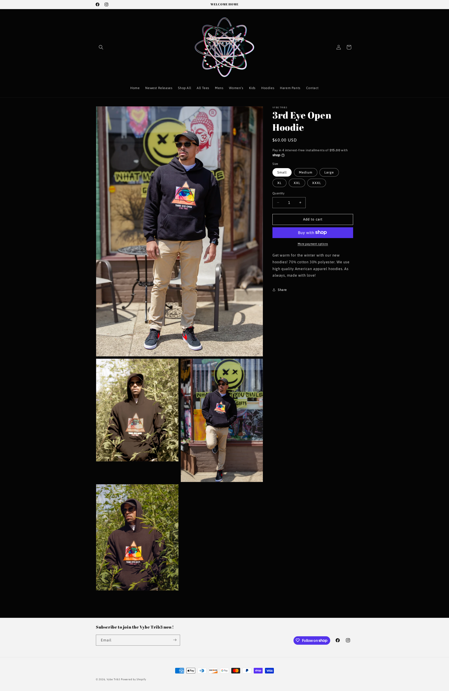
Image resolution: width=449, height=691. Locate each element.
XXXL (316, 183)
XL (279, 183)
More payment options (313, 243)
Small (282, 172)
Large (329, 172)
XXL (297, 183)
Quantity (278, 193)
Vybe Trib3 (113, 679)
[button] (101, 47)
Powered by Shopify (133, 679)
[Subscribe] (175, 639)
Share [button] (282, 289)
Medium (305, 172)
